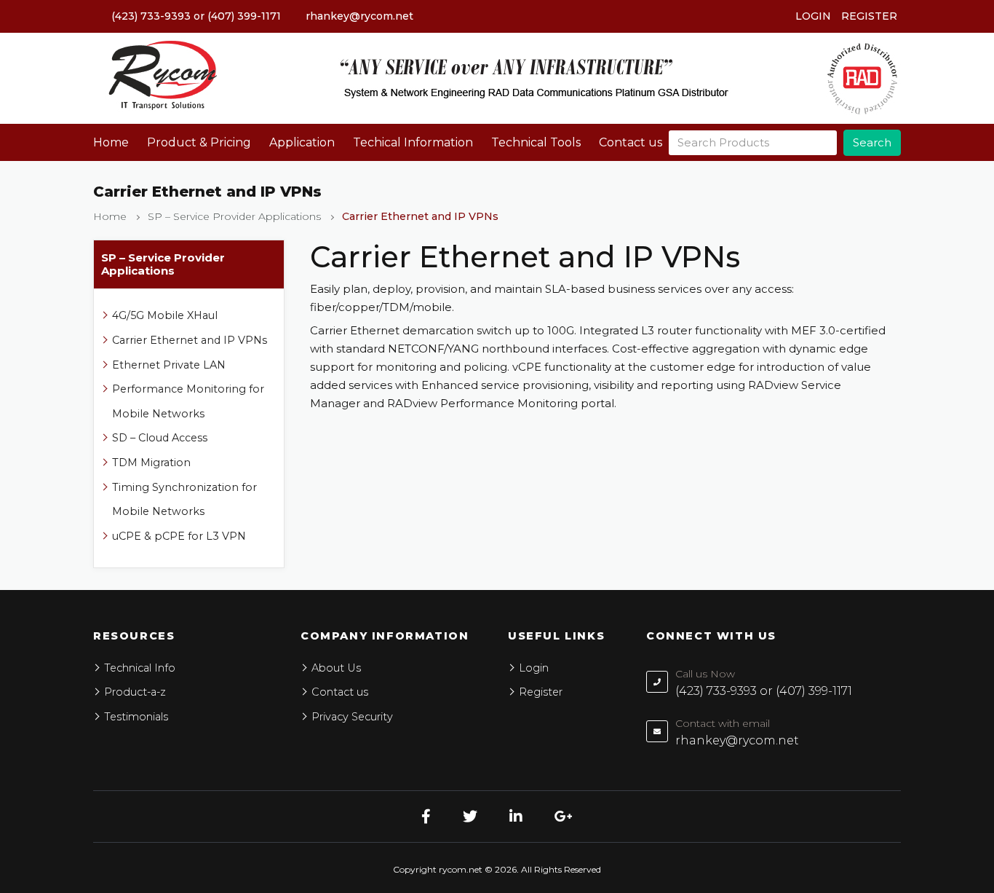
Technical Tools (536, 142)
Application (302, 142)
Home (111, 142)
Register (869, 16)
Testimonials (136, 716)
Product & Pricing (199, 142)
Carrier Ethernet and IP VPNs (189, 340)
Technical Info (139, 667)
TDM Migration (151, 462)
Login (813, 16)
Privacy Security (352, 716)
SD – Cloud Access (159, 437)
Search (872, 142)
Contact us (630, 142)
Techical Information (413, 142)
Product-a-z (135, 692)
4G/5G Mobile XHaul (165, 315)
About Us (336, 667)
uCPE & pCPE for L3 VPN (179, 536)
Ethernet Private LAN (169, 364)
